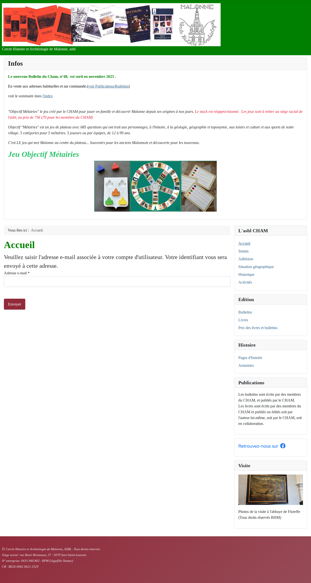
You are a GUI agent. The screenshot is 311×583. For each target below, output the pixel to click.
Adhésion (245, 259)
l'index (48, 96)
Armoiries (246, 365)
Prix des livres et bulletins (257, 328)
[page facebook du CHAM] (261, 445)
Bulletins (245, 312)
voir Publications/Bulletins (108, 86)
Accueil (244, 243)
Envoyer (14, 304)
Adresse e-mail (17, 273)
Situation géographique (256, 267)
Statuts (243, 251)
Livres (243, 320)
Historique (246, 274)
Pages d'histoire (250, 358)
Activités (245, 282)
